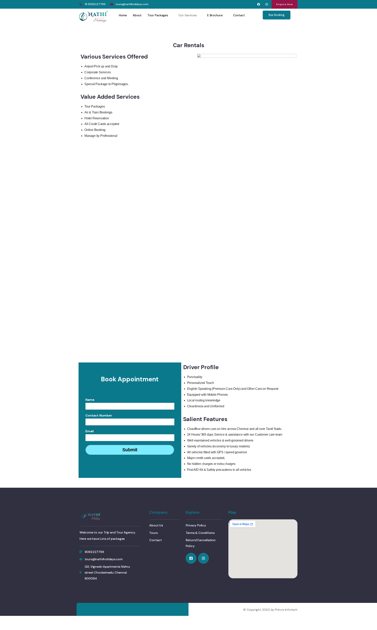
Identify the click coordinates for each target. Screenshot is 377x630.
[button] (284, 4)
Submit (129, 449)
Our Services (187, 15)
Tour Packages (157, 15)
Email (90, 431)
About (137, 15)
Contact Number (99, 416)
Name (91, 400)
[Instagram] (267, 4)
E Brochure (215, 15)
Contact (239, 15)
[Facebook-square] (191, 558)
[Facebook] (259, 4)
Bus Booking (277, 15)
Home (123, 15)
